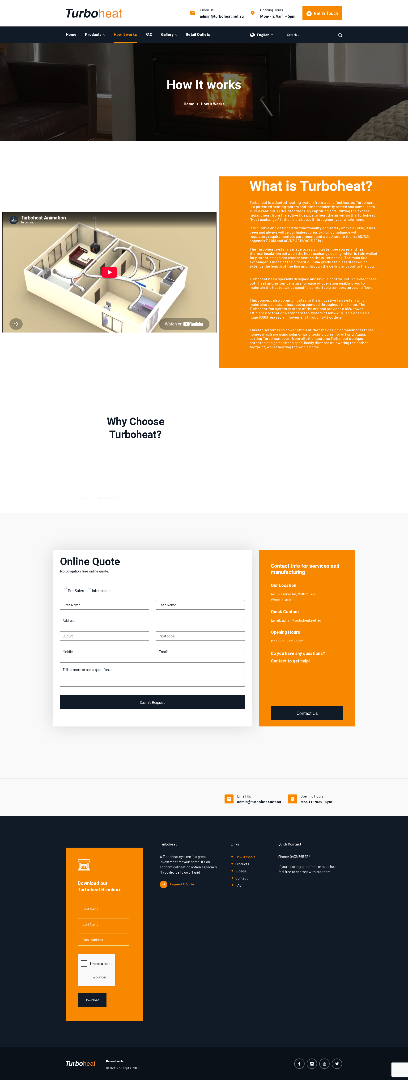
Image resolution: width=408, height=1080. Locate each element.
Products (93, 35)
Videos (240, 871)
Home (71, 35)
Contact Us (307, 713)
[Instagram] (312, 1064)
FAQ (149, 35)
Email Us (244, 796)
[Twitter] (337, 1064)
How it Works (245, 857)
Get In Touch (326, 13)
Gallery (167, 35)
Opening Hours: (272, 10)
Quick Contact (285, 612)
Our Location (283, 585)
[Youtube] (324, 1064)
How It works (125, 35)
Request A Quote (182, 884)
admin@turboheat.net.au (222, 16)
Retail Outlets (198, 35)
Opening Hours (285, 632)
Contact (241, 878)
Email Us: (207, 10)
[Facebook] (299, 1064)
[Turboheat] (94, 13)
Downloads (115, 1061)
